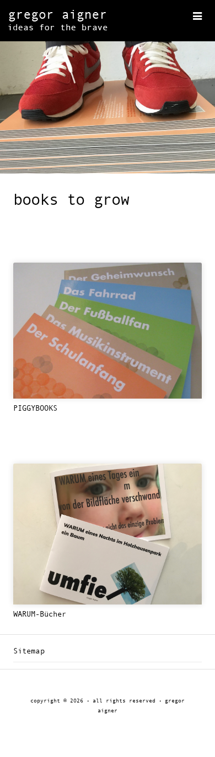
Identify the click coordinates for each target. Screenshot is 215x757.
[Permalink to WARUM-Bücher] (107, 534)
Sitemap (29, 651)
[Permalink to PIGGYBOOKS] (107, 331)
